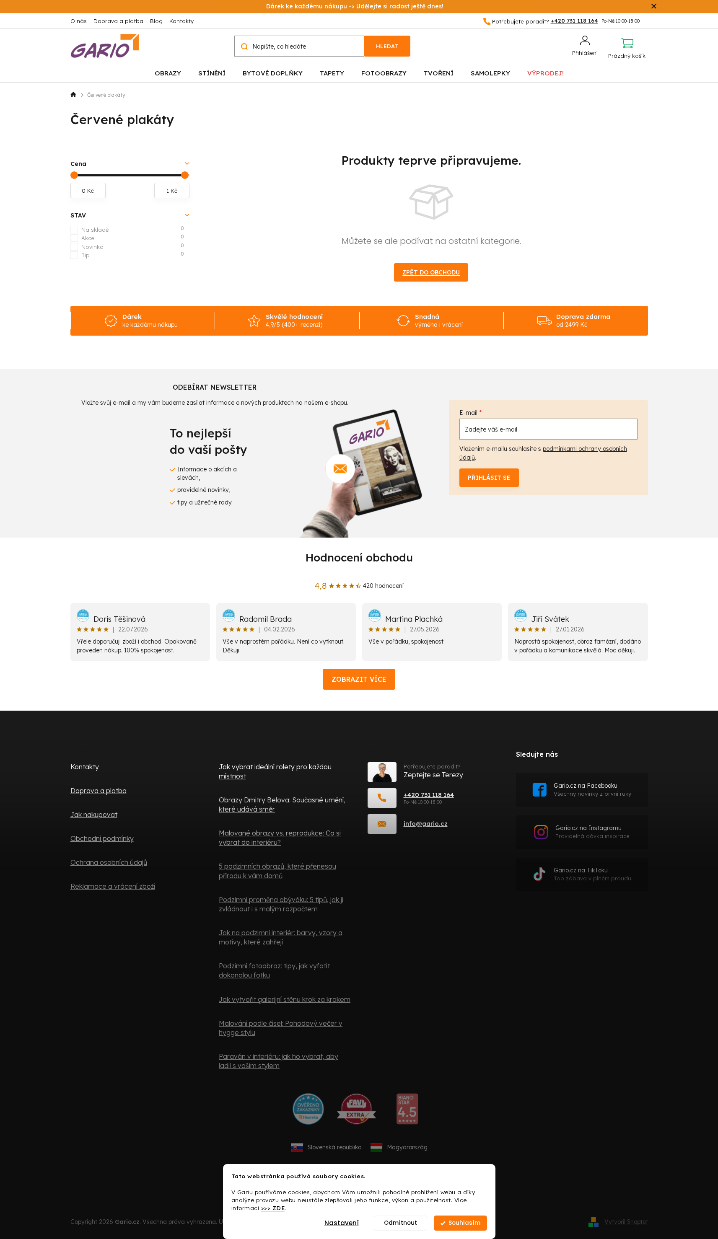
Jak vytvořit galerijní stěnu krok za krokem (284, 999)
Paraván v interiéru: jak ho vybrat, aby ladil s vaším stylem (278, 1061)
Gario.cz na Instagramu (592, 832)
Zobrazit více (359, 679)
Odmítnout (400, 1223)
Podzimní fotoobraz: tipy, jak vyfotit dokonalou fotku (274, 970)
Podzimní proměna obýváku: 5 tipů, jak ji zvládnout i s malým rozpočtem (281, 904)
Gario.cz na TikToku (592, 874)
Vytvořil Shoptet (626, 1221)
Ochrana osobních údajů (108, 862)
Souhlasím (464, 1223)
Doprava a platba (118, 21)
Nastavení (341, 1222)
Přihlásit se (489, 477)
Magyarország (407, 1147)
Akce (132, 237)
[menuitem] (167, 72)
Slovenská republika (335, 1147)
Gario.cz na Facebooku (592, 789)
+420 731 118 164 (429, 795)
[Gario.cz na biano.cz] (407, 1112)
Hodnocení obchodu (359, 557)
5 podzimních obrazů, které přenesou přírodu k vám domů (277, 870)
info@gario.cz (426, 824)
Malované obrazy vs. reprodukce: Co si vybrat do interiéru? (280, 837)
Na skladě (132, 229)
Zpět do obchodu (431, 272)
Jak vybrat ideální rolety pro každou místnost (275, 771)
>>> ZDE (273, 1207)
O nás (78, 21)
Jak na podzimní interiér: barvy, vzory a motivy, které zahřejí (280, 937)
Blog (156, 21)
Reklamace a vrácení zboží (112, 886)
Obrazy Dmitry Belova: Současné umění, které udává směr (282, 804)
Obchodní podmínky (102, 838)
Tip (132, 255)
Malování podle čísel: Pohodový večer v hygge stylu (280, 1028)
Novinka (132, 246)
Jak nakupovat (93, 814)
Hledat (387, 46)
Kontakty (181, 21)
